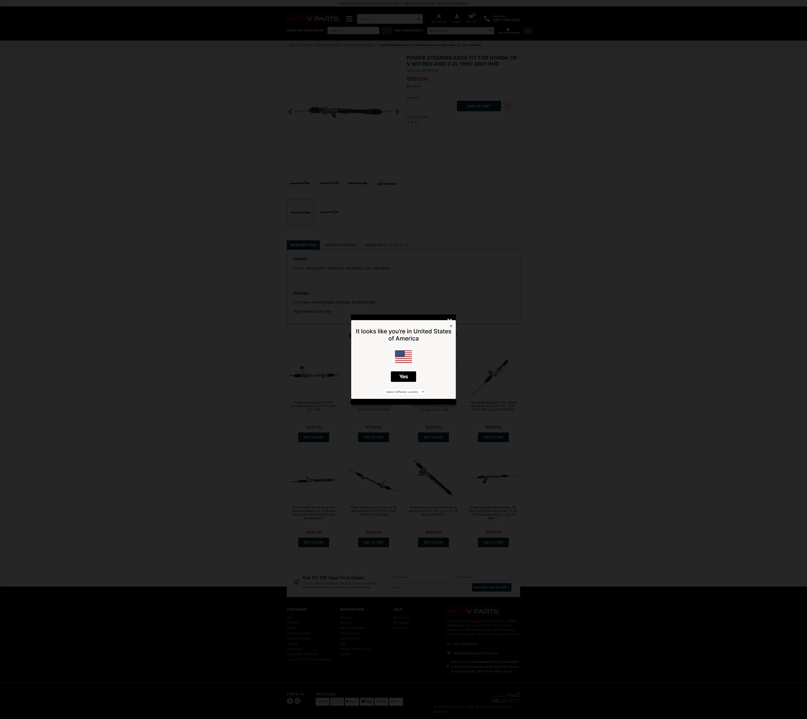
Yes (403, 376)
